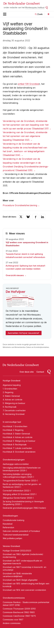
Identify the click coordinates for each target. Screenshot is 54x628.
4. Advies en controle (12, 399)
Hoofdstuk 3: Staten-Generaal (16, 433)
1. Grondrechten (10, 388)
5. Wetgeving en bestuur (14, 403)
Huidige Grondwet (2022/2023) (17, 550)
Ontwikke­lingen (10, 516)
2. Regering (8, 392)
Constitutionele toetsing (13, 520)
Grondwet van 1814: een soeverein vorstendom (24, 590)
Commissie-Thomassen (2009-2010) (19, 608)
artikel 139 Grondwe (28, 83)
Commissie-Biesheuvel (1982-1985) (19, 612)
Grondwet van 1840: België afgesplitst (20, 580)
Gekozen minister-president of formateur (21, 531)
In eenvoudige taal (12, 422)
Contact (40, 372)
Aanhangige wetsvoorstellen (16, 464)
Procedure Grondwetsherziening (20, 205)
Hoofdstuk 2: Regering (13, 430)
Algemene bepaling (12, 385)
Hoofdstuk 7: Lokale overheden (17, 448)
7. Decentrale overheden (14, 410)
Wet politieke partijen (12, 538)
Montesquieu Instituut (34, 7)
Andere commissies (11, 623)
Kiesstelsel (7, 524)
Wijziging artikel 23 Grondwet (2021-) (20, 494)
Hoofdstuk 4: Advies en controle (17, 437)
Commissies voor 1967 (13, 619)
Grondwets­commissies (14, 598)
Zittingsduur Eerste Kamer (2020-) (18, 498)
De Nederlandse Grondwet (21, 3)
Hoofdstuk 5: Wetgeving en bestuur (19, 441)
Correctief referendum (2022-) (17, 490)
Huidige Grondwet (11, 380)
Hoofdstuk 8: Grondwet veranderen (19, 452)
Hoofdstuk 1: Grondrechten (15, 426)
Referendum (8, 527)
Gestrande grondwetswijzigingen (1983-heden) (24, 508)
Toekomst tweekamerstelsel (16, 534)
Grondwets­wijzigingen (14, 459)
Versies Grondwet (11, 546)
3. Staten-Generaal (11, 396)
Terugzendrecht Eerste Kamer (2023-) (20, 480)
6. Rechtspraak (9, 407)
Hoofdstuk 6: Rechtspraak (15, 444)
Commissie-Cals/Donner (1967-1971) (19, 616)
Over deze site (27, 372)
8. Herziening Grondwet (14, 414)
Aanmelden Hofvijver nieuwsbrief (23, 333)
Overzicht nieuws (15, 275)
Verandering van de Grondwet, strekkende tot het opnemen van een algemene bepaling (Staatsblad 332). (25, 136)
